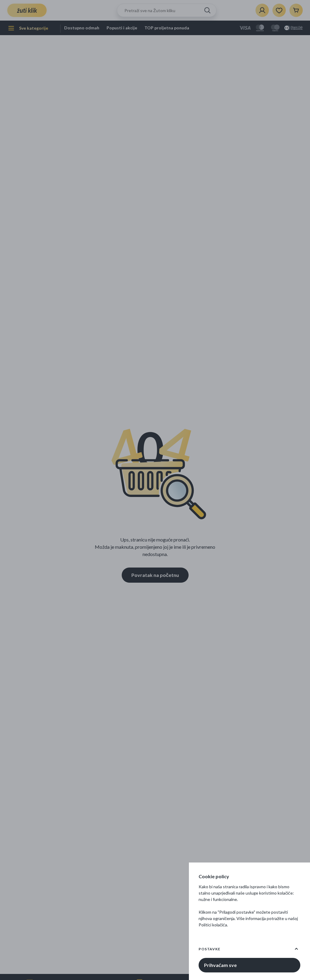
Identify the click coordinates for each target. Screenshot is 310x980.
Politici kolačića (213, 924)
